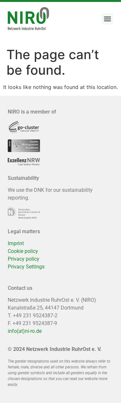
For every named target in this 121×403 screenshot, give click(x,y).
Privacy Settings (26, 267)
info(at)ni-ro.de (25, 331)
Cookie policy (23, 251)
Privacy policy (23, 259)
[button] (107, 19)
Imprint (16, 243)
